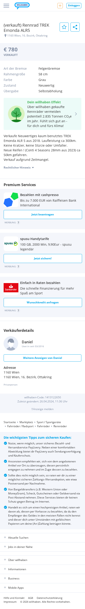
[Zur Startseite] (22, 6)
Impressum (10, 601)
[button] (12, 223)
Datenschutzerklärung (49, 598)
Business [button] (13, 578)
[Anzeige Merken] (64, 27)
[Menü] (6, 5)
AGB (30, 598)
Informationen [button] (17, 569)
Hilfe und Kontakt (14, 598)
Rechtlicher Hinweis (17, 167)
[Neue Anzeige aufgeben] (60, 5)
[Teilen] (75, 27)
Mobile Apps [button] (16, 588)
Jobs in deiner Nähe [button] (20, 547)
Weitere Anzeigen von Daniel (42, 358)
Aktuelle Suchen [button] (18, 538)
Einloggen (74, 5)
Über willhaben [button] (17, 560)
